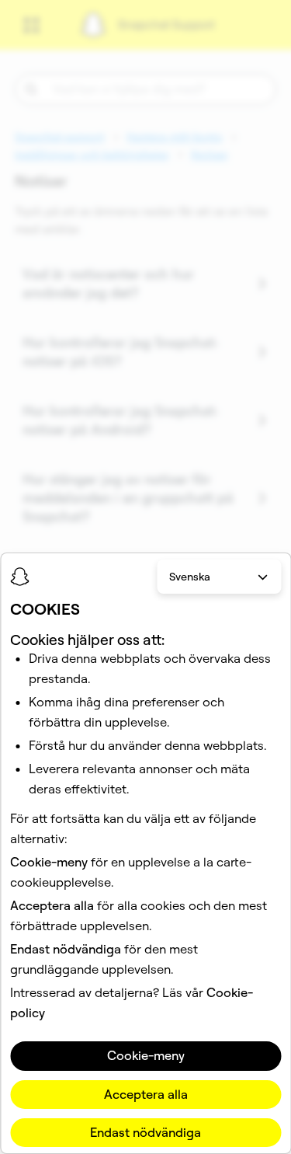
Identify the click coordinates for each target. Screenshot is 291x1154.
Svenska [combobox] (189, 577)
